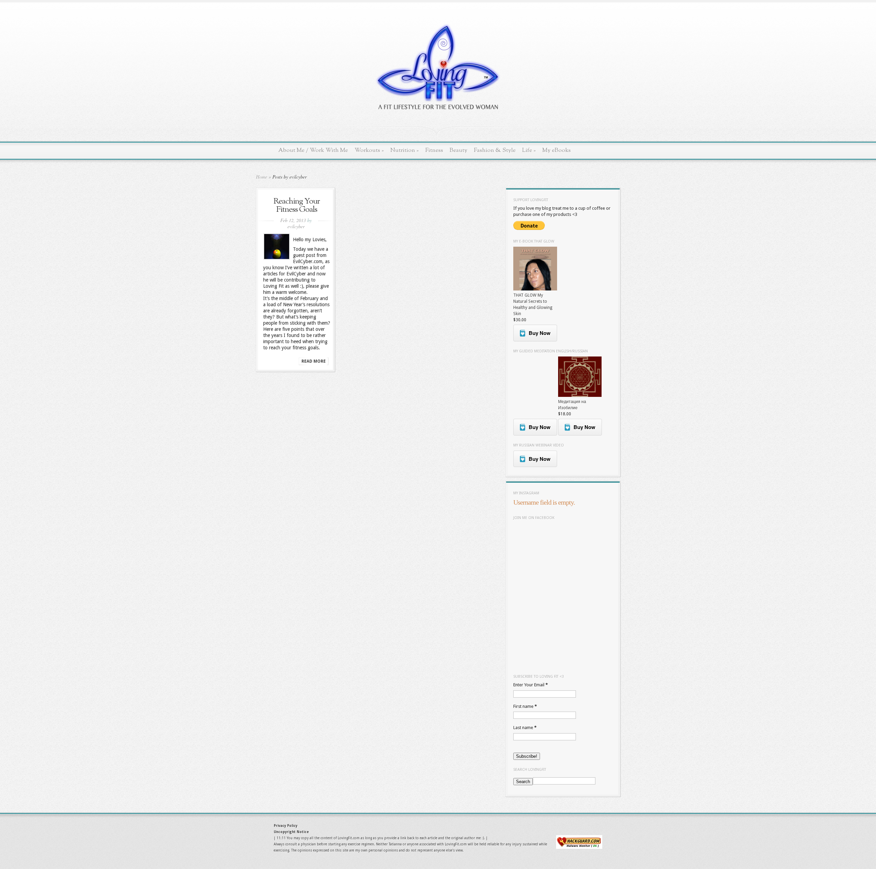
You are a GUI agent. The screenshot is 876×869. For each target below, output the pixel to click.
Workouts (369, 150)
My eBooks (556, 150)
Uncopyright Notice (291, 832)
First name (525, 706)
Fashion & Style (495, 150)
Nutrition (404, 150)
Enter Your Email (530, 684)
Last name (525, 727)
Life (529, 150)
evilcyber (296, 226)
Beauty (458, 150)
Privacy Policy (285, 826)
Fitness (434, 150)
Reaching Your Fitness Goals (296, 206)
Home (261, 176)
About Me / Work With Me (313, 150)
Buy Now (540, 333)
